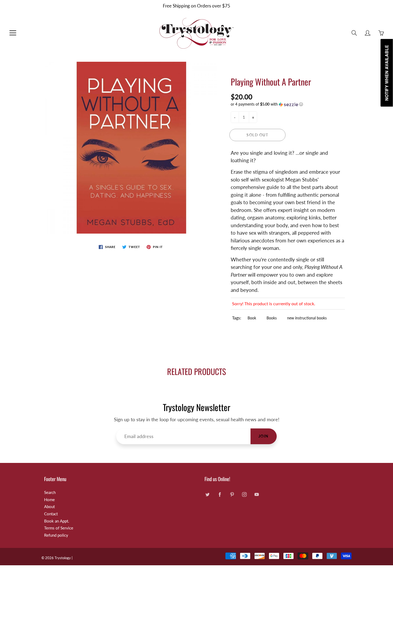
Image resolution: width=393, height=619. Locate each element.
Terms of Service (58, 528)
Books (272, 318)
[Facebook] (219, 494)
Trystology (63, 558)
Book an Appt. (56, 521)
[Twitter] (207, 494)
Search (50, 492)
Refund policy (56, 535)
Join (264, 436)
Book (252, 318)
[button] (288, 104)
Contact (51, 514)
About (49, 506)
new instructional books (307, 318)
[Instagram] (244, 494)
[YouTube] (256, 494)
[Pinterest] (232, 494)
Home (49, 499)
